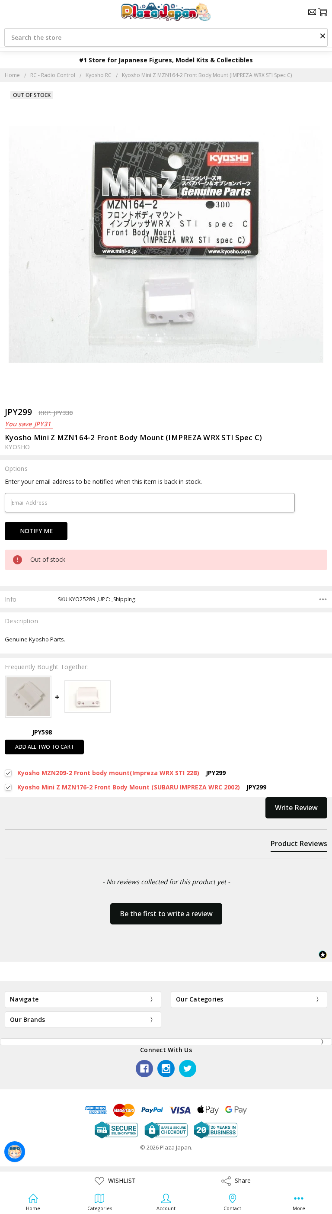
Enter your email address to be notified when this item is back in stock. (103, 481)
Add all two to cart (44, 746)
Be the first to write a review (166, 913)
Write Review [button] (296, 807)
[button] (322, 35)
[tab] (299, 845)
